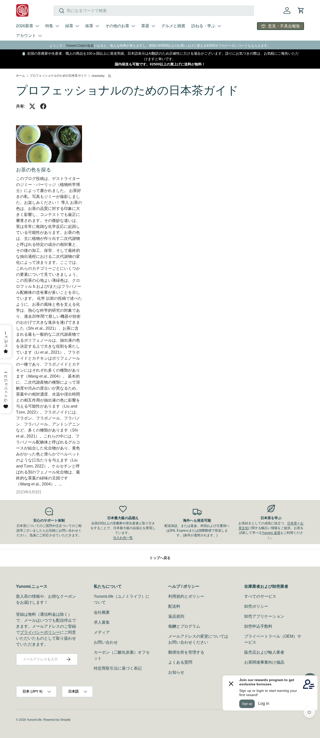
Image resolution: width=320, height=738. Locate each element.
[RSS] (110, 76)
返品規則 (176, 616)
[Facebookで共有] (43, 106)
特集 (49, 25)
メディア (102, 632)
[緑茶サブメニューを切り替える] (77, 26)
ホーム (20, 75)
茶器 (145, 25)
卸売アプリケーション (264, 616)
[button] (301, 10)
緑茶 (69, 25)
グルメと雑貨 (173, 25)
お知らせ (176, 672)
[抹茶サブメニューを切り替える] (97, 26)
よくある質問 (180, 662)
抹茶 (89, 25)
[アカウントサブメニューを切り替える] (40, 36)
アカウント (26, 35)
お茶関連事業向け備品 (264, 662)
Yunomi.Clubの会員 (80, 45)
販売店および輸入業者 (264, 652)
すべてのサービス (260, 596)
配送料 (174, 606)
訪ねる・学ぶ (203, 25)
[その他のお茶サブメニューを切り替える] (133, 26)
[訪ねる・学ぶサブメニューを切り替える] (219, 26)
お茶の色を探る (33, 170)
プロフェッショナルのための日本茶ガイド (58, 75)
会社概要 (102, 612)
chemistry (98, 76)
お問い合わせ (106, 642)
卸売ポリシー (256, 606)
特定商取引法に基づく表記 (118, 668)
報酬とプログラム (184, 626)
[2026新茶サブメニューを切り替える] (37, 26)
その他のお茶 (117, 25)
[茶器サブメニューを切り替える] (153, 26)
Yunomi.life (34, 720)
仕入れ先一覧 (123, 538)
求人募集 (102, 622)
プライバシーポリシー (40, 632)
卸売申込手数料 (258, 626)
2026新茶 (24, 25)
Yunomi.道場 (271, 533)
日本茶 (292, 523)
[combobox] (153, 10)
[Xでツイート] (32, 106)
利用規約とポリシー (186, 596)
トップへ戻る (160, 558)
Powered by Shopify (56, 720)
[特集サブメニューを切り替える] (57, 26)
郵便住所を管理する (186, 652)
